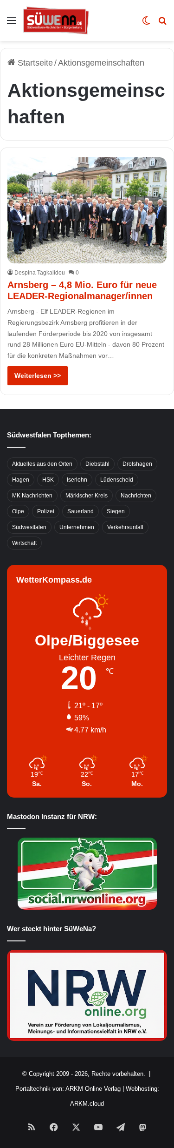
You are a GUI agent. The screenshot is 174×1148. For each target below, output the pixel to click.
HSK (48, 480)
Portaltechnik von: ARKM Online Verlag (68, 1088)
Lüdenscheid (116, 480)
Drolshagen (137, 464)
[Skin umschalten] (146, 23)
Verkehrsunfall (125, 527)
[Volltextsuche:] (162, 23)
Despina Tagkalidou (39, 272)
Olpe (18, 511)
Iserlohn (77, 480)
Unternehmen (76, 527)
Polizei (45, 511)
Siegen (116, 511)
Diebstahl (97, 464)
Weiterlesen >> (37, 375)
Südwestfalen (29, 527)
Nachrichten (136, 495)
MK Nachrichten (32, 495)
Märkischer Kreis (86, 495)
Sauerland (80, 511)
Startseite (34, 62)
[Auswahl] (11, 23)
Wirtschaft (24, 543)
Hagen (20, 480)
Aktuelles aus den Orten (42, 464)
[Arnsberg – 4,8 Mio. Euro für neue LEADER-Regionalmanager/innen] (86, 210)
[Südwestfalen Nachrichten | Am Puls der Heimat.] (56, 20)
